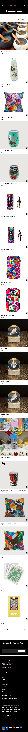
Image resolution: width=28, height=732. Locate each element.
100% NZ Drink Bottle (5, 84)
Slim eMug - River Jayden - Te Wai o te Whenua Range (13, 490)
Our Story (4, 677)
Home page (4, 16)
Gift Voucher (5, 684)
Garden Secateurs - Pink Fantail (8, 216)
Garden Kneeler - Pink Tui (6, 282)
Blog (3, 691)
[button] (3, 5)
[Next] (14, 633)
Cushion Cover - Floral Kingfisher (8, 117)
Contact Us (4, 679)
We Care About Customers (8, 682)
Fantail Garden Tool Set (6, 622)
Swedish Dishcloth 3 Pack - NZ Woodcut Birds (11, 589)
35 (24, 629)
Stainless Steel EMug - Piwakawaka (9, 150)
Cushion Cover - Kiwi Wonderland (8, 556)
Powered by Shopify (17, 725)
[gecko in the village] (14, 5)
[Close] (25, 1)
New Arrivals (4, 687)
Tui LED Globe (4, 348)
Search (3, 689)
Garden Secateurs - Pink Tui (7, 249)
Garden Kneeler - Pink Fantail (7, 315)
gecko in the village (9, 725)
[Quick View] (26, 49)
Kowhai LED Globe (5, 381)
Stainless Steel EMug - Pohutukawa (9, 183)
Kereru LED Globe (5, 414)
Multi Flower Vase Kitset (6, 457)
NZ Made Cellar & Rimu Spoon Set (8, 51)
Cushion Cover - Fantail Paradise (8, 523)
